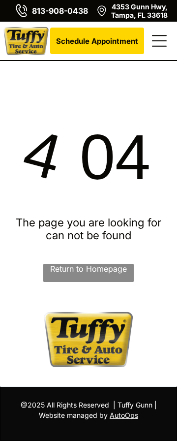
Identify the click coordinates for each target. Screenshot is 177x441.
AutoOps (124, 415)
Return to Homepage (88, 269)
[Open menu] (159, 40)
